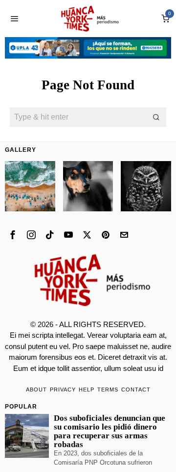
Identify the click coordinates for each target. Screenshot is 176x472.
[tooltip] (13, 235)
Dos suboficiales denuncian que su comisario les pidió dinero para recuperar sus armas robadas (109, 431)
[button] (156, 117)
